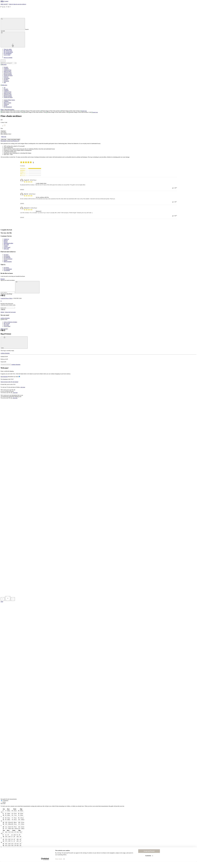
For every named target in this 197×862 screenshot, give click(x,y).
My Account (7, 323)
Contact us (6, 239)
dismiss (2, 312)
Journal (5, 105)
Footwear (6, 77)
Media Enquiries (8, 261)
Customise (148, 855)
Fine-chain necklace (9, 109)
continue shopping (5, 318)
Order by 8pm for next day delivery (17, 4)
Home (2, 109)
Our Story (6, 254)
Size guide (6, 244)
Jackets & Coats (7, 72)
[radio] (3, 131)
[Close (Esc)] (7, 598)
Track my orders (8, 49)
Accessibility (7, 270)
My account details (8, 52)
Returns (5, 241)
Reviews (16, 141)
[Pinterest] (2, 295)
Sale (5, 82)
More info (3, 136)
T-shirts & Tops (7, 70)
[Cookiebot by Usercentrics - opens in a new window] (45, 859)
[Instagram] (4, 295)
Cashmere (6, 101)
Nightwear (6, 104)
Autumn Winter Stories (9, 100)
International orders (8, 243)
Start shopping (4, 376)
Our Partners (7, 256)
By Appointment (8, 107)
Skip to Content (4, 1)
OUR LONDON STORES (10, 322)
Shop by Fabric (7, 102)
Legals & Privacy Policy (6, 298)
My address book (8, 50)
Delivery (6, 240)
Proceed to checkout (5, 364)
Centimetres (5, 800)
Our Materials (7, 257)
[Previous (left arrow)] (3, 599)
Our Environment (8, 258)
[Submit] (27, 287)
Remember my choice (13, 376)
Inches (4, 802)
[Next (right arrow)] (13, 599)
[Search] (13, 24)
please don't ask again (10, 312)
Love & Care (10, 141)
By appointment (7, 53)
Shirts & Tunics (7, 71)
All (4, 87)
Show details (58, 859)
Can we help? (7, 54)
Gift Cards (6, 248)
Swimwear (6, 81)
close (2, 601)
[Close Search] (3, 60)
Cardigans (6, 68)
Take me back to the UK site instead (9, 381)
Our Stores (6, 267)
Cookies (6, 246)
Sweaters (6, 67)
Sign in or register (8, 57)
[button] (30, 168)
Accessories (6, 78)
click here (22, 387)
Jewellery (6, 79)
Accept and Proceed (149, 851)
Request (3, 279)
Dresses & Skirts (8, 74)
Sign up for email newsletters (8, 280)
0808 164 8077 (4, 4)
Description (3, 141)
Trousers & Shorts (8, 75)
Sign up (3, 309)
